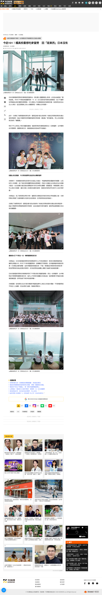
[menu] (1, 5)
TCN (32, 9)
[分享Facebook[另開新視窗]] (5, 98)
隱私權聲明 (38, 584)
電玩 (48, 6)
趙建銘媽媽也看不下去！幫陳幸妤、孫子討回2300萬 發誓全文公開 (13, 520)
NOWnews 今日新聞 (8, 34)
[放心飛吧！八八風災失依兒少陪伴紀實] (19, 2)
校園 (69, 6)
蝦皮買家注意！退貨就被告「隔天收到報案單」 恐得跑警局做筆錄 (18, 500)
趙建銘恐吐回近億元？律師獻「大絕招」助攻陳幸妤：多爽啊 (33, 453)
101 (18, 411)
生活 (44, 6)
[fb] (72, 2)
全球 (34, 6)
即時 (10, 6)
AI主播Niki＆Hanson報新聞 (58, 9)
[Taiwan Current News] (86, 3)
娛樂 (25, 6)
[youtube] (82, 2)
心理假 (46, 9)
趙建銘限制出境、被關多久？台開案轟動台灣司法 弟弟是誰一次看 (48, 566)
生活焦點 (21, 34)
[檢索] (96, 3)
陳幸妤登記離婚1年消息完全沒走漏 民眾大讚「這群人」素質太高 (33, 473)
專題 (20, 6)
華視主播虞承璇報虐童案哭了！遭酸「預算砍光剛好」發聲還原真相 (53, 473)
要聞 (15, 6)
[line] (79, 2)
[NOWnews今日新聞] (6, 2)
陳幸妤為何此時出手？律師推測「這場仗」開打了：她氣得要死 (13, 453)
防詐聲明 (37, 579)
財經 (39, 6)
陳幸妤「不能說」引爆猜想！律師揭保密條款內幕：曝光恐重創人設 (33, 520)
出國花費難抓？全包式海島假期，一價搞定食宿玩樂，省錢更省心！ (18, 566)
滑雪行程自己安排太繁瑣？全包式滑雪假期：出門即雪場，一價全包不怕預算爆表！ (48, 500)
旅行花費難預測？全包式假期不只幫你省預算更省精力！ (13, 539)
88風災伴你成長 (16, 9)
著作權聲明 (38, 586)
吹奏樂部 (24, 411)
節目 (60, 6)
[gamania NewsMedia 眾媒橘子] (91, 592)
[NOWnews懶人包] (89, 3)
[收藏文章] (5, 119)
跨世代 (25, 9)
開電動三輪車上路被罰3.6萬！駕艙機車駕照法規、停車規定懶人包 (53, 539)
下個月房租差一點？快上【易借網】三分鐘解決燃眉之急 (53, 453)
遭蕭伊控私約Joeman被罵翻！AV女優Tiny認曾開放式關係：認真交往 (33, 539)
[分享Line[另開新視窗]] (5, 102)
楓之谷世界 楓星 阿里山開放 (12, 473)
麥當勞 (32, 411)
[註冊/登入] (100, 3)
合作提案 (62, 584)
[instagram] (76, 2)
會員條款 (62, 579)
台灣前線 (38, 9)
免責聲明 (37, 582)
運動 (29, 6)
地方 (65, 6)
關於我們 (62, 582)
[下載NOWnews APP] (93, 3)
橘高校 (12, 411)
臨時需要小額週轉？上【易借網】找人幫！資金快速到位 (53, 519)
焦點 (5, 6)
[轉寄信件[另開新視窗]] (5, 106)
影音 (55, 6)
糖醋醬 (39, 411)
